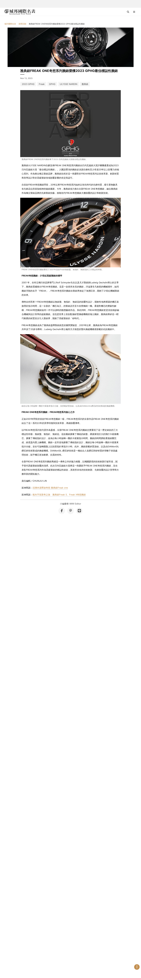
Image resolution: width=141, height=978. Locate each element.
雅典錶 (85, 84)
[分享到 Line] (79, 511)
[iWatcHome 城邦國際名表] (19, 12)
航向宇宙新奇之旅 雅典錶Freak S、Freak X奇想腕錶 (59, 494)
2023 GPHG (28, 84)
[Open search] (128, 12)
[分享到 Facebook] (61, 511)
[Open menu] (134, 12)
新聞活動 (22, 24)
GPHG (52, 84)
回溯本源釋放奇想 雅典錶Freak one (50, 487)
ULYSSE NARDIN (68, 84)
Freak (42, 84)
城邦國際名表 (10, 24)
